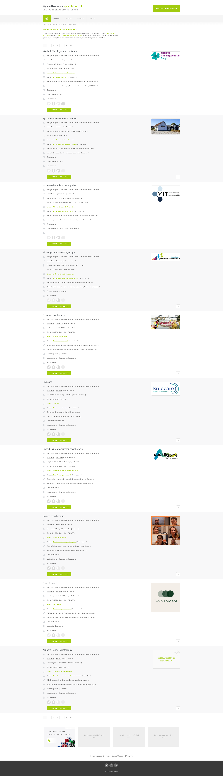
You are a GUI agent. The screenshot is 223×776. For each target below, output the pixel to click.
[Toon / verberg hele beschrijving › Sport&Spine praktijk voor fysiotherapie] (82, 479)
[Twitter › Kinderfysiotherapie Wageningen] (49, 300)
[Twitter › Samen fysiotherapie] (49, 568)
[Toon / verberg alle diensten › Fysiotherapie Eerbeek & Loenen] (82, 153)
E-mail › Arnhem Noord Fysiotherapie (59, 671)
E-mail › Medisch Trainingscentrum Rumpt (61, 73)
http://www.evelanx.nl (60, 341)
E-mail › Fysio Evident (54, 604)
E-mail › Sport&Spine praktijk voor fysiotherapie (63, 470)
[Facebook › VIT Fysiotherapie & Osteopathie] (53, 237)
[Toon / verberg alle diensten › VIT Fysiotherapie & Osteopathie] (82, 220)
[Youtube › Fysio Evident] (63, 635)
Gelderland (50, 60)
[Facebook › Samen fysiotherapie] (53, 568)
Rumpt (58, 60)
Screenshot (72, 77)
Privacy (116, 771)
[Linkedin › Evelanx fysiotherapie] (58, 367)
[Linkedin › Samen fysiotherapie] (58, 568)
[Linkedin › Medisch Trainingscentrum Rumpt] (58, 103)
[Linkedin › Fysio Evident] (58, 635)
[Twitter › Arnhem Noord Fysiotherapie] (49, 702)
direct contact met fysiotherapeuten (70, 35)
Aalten (58, 524)
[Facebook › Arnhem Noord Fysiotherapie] (53, 702)
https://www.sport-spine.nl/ (62, 475)
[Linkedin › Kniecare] (58, 434)
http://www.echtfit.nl (60, 77)
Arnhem (58, 658)
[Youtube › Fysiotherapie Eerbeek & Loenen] (63, 171)
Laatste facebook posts (56, 94)
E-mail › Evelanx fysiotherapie (57, 336)
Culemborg (59, 323)
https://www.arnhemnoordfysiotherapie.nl (66, 676)
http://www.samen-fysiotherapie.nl (64, 542)
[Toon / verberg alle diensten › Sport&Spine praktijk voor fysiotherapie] (82, 483)
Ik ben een (166, 8)
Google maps (67, 60)
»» (71, 45)
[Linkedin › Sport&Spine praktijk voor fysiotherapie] (58, 501)
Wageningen (60, 261)
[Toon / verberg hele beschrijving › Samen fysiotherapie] (82, 546)
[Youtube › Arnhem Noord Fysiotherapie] (63, 702)
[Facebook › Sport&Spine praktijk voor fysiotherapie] (53, 501)
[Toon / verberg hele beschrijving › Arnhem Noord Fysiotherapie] (82, 680)
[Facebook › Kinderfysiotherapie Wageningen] (53, 300)
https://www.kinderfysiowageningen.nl (65, 278)
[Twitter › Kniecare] (49, 434)
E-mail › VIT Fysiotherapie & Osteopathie (61, 207)
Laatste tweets (53, 358)
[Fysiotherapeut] (47, 18)
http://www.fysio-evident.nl (62, 609)
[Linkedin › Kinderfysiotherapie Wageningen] (58, 300)
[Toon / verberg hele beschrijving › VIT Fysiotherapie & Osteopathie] (82, 215)
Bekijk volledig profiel (59, 110)
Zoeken (68, 19)
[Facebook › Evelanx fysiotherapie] (53, 367)
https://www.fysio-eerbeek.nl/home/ (65, 144)
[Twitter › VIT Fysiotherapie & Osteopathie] (49, 237)
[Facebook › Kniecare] (53, 434)
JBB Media (110, 771)
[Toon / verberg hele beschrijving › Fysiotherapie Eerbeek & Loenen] (82, 148)
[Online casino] (61, 737)
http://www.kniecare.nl (60, 408)
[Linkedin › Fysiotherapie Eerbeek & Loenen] (58, 171)
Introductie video (72, 228)
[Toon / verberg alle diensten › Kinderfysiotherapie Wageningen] (82, 287)
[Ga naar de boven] (178, 110)
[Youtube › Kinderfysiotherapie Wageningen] (63, 300)
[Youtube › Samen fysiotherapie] (63, 568)
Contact (80, 19)
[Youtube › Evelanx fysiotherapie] (63, 367)
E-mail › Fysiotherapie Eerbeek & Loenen (61, 140)
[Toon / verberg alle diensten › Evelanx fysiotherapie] (82, 349)
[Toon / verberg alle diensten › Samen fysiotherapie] (82, 550)
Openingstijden (53, 90)
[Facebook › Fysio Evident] (53, 635)
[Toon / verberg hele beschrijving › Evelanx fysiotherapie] (82, 345)
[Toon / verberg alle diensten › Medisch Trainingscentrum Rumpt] (82, 86)
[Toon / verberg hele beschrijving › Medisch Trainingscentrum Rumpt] (82, 81)
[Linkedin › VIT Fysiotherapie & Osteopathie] (58, 237)
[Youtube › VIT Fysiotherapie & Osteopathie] (63, 237)
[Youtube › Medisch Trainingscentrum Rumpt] (63, 103)
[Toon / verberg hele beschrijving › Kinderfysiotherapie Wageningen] (82, 282)
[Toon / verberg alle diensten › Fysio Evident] (82, 617)
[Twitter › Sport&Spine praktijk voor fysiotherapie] (49, 501)
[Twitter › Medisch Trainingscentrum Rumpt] (49, 103)
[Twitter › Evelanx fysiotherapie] (49, 367)
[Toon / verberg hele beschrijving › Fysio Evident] (82, 613)
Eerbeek (58, 127)
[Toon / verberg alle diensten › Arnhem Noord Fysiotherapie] (82, 684)
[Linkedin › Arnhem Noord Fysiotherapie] (58, 702)
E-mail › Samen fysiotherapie (56, 537)
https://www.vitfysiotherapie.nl (63, 211)
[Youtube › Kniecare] (63, 434)
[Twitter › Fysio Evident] (49, 635)
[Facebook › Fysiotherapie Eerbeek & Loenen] (53, 171)
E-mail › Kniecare (53, 403)
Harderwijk (59, 457)
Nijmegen (59, 194)
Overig (92, 19)
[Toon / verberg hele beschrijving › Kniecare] (82, 412)
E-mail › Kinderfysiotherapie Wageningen (60, 274)
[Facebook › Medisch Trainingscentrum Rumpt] (53, 103)
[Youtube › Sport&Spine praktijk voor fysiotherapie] (63, 501)
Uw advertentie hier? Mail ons (94, 736)
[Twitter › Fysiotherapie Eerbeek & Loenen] (49, 171)
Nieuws (56, 19)
